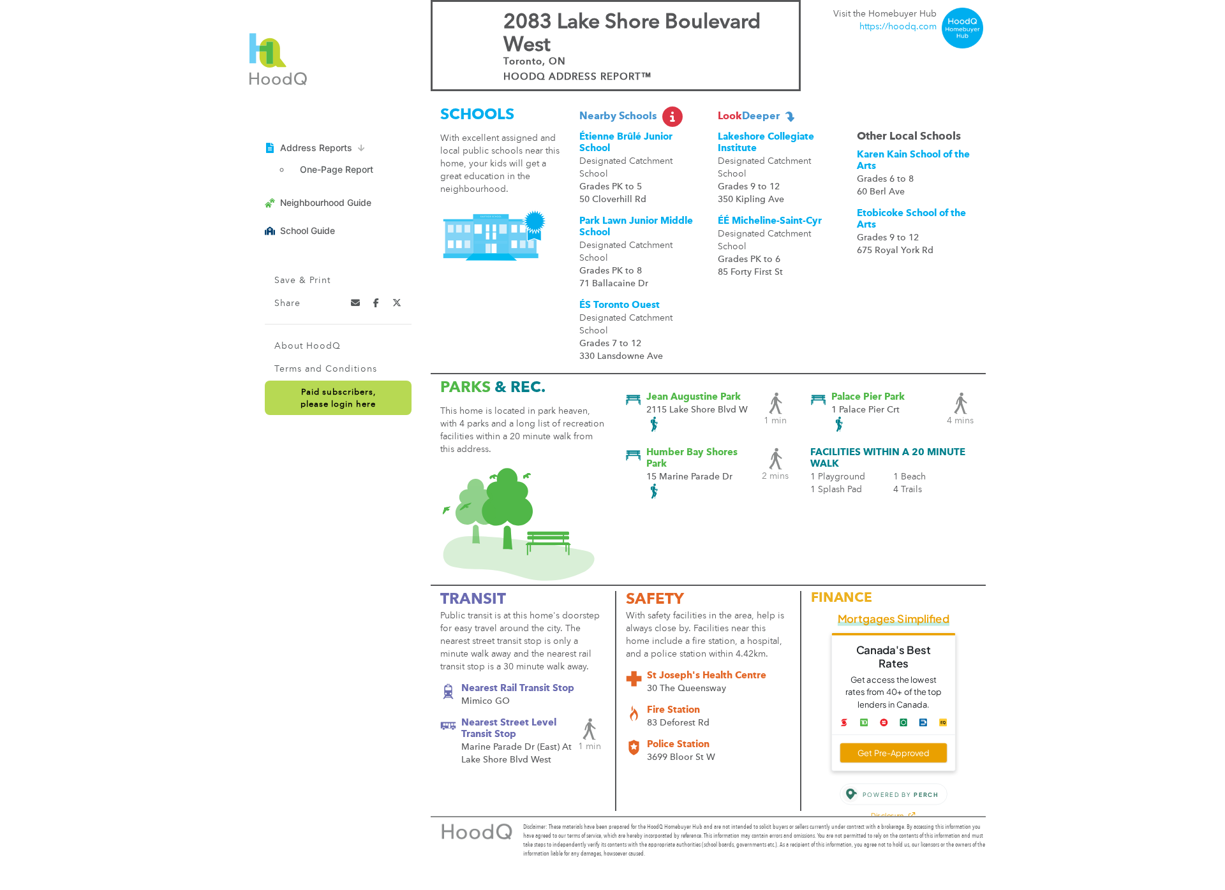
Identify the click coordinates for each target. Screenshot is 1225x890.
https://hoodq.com (898, 26)
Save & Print (302, 280)
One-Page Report (336, 169)
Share (287, 303)
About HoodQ (307, 346)
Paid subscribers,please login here (338, 398)
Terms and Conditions (325, 369)
